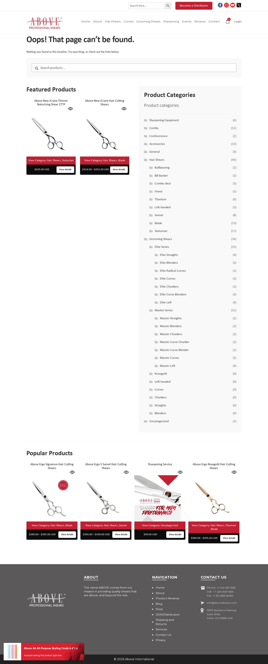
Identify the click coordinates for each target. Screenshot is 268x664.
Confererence (158, 136)
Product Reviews (167, 598)
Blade (158, 223)
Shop (159, 609)
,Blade (121, 160)
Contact (214, 21)
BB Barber (161, 175)
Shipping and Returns (165, 622)
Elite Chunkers (169, 286)
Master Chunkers (171, 334)
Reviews (200, 21)
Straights (160, 405)
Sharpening (171, 21)
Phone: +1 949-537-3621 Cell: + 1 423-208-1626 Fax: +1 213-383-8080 (221, 591)
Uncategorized (159, 421)
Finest (158, 191)
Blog (159, 604)
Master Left (167, 366)
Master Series (164, 310)
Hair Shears (113, 21)
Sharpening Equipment (164, 120)
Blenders (160, 413)
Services (161, 629)
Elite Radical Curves (173, 271)
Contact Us (163, 634)
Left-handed (162, 207)
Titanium (160, 199)
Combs (128, 21)
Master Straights (171, 318)
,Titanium (230, 525)
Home (85, 21)
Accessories (157, 144)
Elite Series (162, 247)
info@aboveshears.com (222, 602)
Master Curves (169, 358)
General (154, 152)
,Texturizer (67, 160)
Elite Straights (169, 255)
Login (238, 21)
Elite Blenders (169, 263)
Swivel (159, 215)
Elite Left (166, 302)
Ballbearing (162, 167)
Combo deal (163, 183)
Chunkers (161, 397)
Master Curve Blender (174, 350)
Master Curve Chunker (174, 342)
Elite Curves (167, 278)
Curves (159, 389)
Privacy (161, 640)
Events (186, 21)
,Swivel (123, 525)
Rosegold (161, 374)
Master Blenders (171, 326)
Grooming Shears (148, 21)
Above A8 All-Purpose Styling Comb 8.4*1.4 (51, 648)
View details (65, 169)
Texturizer (161, 231)
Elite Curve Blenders (173, 294)
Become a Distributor (194, 5)
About (97, 21)
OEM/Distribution (168, 614)
